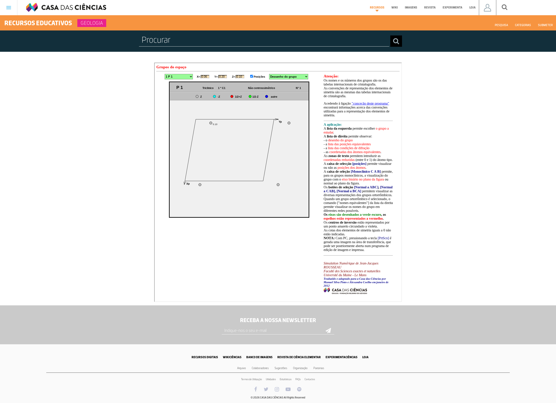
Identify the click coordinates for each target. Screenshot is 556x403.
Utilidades (271, 379)
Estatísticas (285, 379)
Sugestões (281, 368)
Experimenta (452, 7)
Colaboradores (260, 368)
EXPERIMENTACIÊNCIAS (341, 357)
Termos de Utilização (251, 379)
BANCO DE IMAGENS (259, 357)
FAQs (298, 379)
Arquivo (241, 368)
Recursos (377, 7)
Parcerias (318, 368)
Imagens (411, 7)
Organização (300, 368)
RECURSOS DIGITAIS (205, 357)
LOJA (365, 357)
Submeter (545, 25)
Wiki (394, 7)
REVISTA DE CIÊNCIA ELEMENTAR (299, 357)
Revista (430, 7)
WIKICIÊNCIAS (232, 357)
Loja (472, 7)
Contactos (309, 379)
